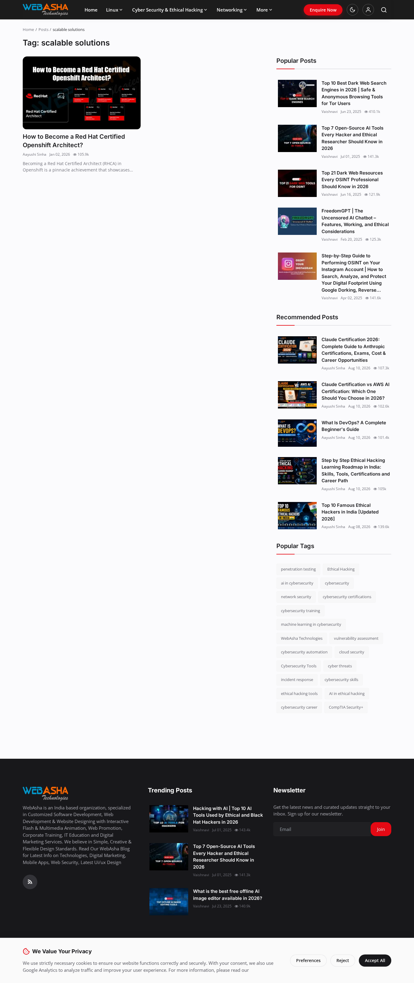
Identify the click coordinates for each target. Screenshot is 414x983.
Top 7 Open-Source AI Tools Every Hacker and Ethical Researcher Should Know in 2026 (352, 138)
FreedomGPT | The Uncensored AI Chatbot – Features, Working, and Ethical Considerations (355, 221)
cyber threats (340, 666)
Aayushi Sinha (34, 154)
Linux (112, 10)
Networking (229, 10)
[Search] (383, 10)
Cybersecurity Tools (298, 666)
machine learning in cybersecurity (311, 624)
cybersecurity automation (304, 652)
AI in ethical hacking (347, 693)
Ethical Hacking (341, 569)
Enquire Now (323, 10)
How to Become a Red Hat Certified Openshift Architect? (74, 141)
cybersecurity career (299, 707)
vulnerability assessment (356, 638)
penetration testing (298, 569)
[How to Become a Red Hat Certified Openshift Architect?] (82, 93)
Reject (342, 960)
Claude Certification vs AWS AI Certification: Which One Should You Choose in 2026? (355, 391)
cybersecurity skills (341, 679)
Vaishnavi (330, 111)
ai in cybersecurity (297, 583)
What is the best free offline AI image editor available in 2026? (227, 894)
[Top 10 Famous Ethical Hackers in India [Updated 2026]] (297, 515)
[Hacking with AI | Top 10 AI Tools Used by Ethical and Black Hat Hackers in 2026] (168, 818)
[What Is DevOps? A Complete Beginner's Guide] (297, 433)
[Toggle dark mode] (352, 9)
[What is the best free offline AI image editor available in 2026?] (168, 901)
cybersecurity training (300, 610)
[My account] (368, 9)
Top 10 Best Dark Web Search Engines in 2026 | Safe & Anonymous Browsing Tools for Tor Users (354, 93)
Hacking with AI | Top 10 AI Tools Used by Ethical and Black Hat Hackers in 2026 (228, 815)
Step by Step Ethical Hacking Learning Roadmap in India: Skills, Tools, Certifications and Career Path (356, 470)
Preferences (308, 960)
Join (381, 829)
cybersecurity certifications (347, 596)
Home (91, 10)
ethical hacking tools (299, 693)
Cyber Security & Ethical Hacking (167, 10)
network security (296, 596)
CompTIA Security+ (346, 707)
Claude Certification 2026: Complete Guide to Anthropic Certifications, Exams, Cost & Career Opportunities (354, 350)
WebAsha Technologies (301, 638)
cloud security (351, 652)
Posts (43, 29)
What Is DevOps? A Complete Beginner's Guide (354, 426)
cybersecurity (337, 583)
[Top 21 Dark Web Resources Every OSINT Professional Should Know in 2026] (297, 183)
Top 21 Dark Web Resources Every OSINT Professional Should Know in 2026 (352, 179)
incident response (297, 679)
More (262, 10)
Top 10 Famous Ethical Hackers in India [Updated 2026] (350, 512)
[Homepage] (45, 10)
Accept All (375, 960)
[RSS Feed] (30, 882)
